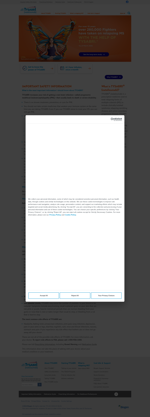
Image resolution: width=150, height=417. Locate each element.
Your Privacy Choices (106, 295)
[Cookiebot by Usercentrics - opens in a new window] (112, 119)
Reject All (75, 295)
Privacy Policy (55, 215)
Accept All (44, 295)
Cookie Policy (70, 215)
